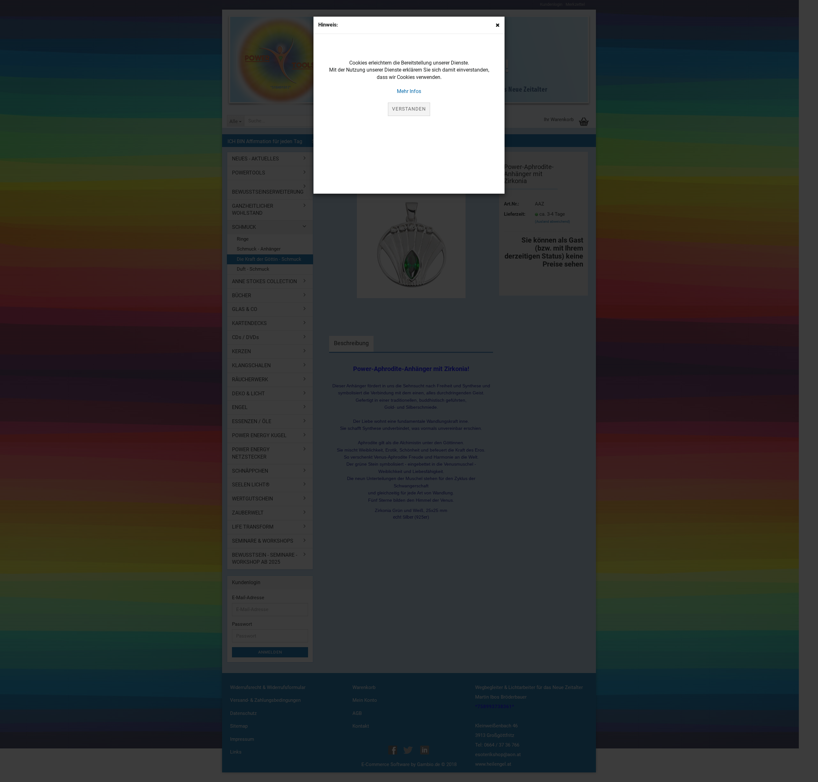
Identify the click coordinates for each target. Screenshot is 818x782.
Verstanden (409, 109)
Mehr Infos (409, 91)
